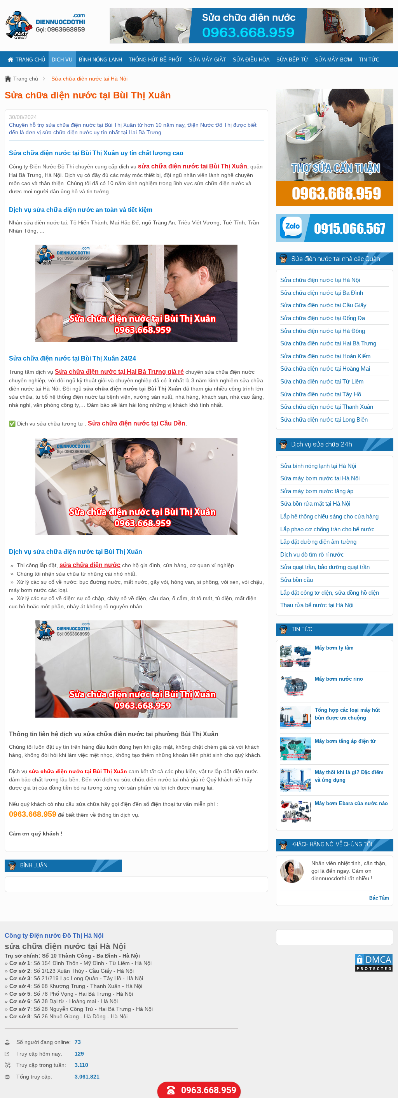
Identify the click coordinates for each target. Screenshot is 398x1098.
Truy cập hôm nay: (39, 1054)
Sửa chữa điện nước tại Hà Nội (89, 78)
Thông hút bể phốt (155, 60)
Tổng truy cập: (34, 1076)
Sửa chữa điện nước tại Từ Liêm (322, 381)
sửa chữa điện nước (89, 565)
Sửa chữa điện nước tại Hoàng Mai (325, 368)
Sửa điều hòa (251, 60)
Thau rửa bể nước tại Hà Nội (316, 605)
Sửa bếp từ (292, 60)
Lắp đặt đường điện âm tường (318, 541)
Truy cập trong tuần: (41, 1065)
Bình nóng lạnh (100, 60)
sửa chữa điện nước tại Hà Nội (65, 946)
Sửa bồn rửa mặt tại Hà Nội (315, 503)
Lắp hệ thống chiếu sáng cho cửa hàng (329, 516)
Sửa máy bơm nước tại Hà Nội (320, 478)
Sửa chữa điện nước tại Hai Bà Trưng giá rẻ (119, 371)
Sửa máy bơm (333, 60)
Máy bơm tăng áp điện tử (345, 741)
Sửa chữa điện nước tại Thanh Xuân (326, 406)
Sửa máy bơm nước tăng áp (316, 491)
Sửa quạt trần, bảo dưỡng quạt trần (325, 567)
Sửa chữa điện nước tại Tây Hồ (320, 394)
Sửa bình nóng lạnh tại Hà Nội (318, 465)
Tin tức (369, 60)
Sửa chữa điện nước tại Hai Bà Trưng (328, 343)
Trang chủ (30, 60)
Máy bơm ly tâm (334, 648)
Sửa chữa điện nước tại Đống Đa (322, 318)
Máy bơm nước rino (339, 679)
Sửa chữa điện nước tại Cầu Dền (136, 423)
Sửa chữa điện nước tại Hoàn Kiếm (325, 356)
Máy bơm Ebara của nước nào (351, 803)
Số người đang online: (43, 1042)
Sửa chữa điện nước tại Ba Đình (321, 292)
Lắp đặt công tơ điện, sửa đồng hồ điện (329, 592)
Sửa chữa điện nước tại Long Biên (324, 419)
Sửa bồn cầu (296, 579)
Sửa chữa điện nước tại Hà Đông (322, 330)
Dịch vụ (62, 60)
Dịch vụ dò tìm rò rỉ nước (312, 554)
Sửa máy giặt (207, 60)
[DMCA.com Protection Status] (373, 970)
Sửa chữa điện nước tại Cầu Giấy (323, 305)
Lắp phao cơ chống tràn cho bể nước (327, 529)
